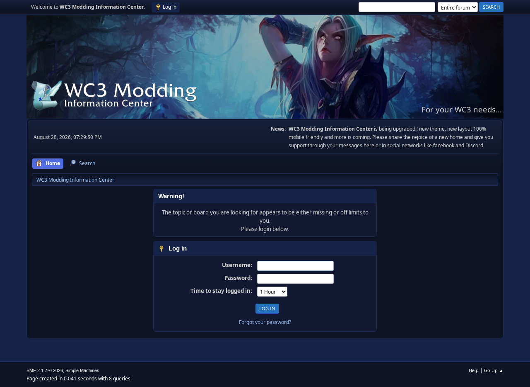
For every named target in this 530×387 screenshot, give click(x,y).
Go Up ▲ (494, 370)
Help (474, 370)
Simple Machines (82, 370)
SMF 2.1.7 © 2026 (44, 370)
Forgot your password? (265, 322)
